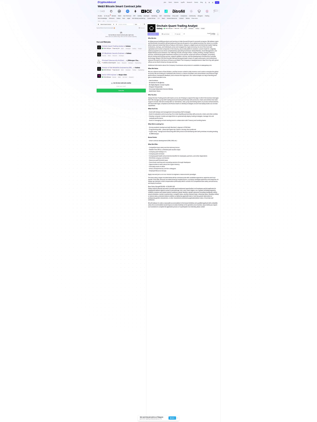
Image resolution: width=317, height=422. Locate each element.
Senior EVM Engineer (109, 75)
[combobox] (138, 24)
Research (189, 2)
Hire (217, 2)
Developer (191, 28)
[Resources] (209, 2)
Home (99, 21)
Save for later (166, 34)
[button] (121, 47)
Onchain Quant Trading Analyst (112, 46)
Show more (194, 18)
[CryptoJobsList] (107, 2)
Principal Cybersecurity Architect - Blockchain (114, 60)
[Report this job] (184, 34)
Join (173, 418)
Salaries (176, 2)
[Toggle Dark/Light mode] (205, 2)
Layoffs (183, 2)
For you (108, 16)
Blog (201, 2)
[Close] (177, 418)
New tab (178, 34)
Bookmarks (142, 28)
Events (196, 2)
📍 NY (181, 28)
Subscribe (121, 90)
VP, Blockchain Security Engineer (113, 53)
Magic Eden (123, 75)
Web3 (185, 28)
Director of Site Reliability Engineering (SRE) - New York (117, 67)
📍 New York (176, 28)
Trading (197, 28)
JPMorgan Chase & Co (134, 60)
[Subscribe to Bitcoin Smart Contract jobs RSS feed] (114, 28)
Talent (170, 2)
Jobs (165, 2)
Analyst (202, 28)
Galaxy (128, 46)
